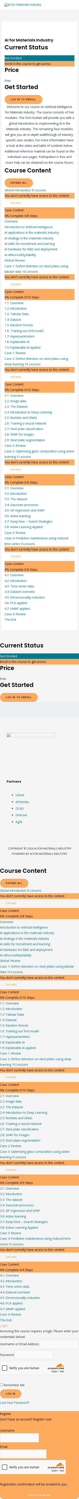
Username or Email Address (19, 1344)
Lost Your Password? (14, 1402)
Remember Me (14, 1385)
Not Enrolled (13, 58)
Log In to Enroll (23, 99)
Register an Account (13, 1425)
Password (7, 1355)
